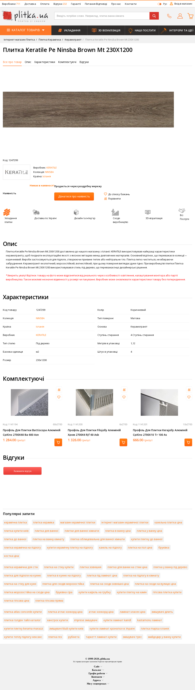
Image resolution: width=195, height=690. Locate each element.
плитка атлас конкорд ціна (65, 612)
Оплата (44, 4)
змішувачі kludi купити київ (66, 628)
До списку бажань (119, 194)
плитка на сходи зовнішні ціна (109, 584)
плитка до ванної (15, 539)
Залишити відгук (22, 471)
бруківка (163, 547)
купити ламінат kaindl (117, 620)
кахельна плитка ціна (168, 522)
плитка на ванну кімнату (48, 539)
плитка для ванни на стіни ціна (127, 567)
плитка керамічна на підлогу (22, 547)
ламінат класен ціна (132, 612)
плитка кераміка (43, 522)
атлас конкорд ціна (101, 612)
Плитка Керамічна (49, 39)
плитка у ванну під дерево (170, 567)
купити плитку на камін (132, 592)
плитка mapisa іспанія (155, 628)
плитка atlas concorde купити (23, 612)
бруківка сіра (64, 592)
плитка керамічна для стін (21, 567)
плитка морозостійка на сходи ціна (27, 592)
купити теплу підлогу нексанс (23, 637)
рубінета (73, 637)
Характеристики (44, 62)
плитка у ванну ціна (149, 531)
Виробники (11, 4)
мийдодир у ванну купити (164, 637)
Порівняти (114, 198)
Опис (28, 62)
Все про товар (12, 62)
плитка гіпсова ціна (16, 600)
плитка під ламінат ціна (102, 575)
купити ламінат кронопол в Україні (112, 628)
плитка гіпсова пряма (49, 600)
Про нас (116, 4)
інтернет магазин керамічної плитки (124, 522)
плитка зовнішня (90, 567)
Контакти (131, 4)
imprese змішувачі (85, 620)
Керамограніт (73, 39)
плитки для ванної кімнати (82, 531)
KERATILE (51, 167)
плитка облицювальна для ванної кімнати (97, 539)
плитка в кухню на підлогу (64, 575)
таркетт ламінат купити (101, 637)
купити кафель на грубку (95, 592)
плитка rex (55, 637)
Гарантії (76, 4)
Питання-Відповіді (96, 4)
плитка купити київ (16, 531)
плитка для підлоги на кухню (22, 575)
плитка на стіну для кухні (20, 584)
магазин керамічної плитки (77, 522)
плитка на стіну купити (59, 567)
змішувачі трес (132, 637)
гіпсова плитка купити (167, 592)
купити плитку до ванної (147, 539)
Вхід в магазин (183, 3)
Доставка (30, 4)
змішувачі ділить (162, 612)
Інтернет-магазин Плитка (19, 39)
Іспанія (47, 176)
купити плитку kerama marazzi (23, 628)
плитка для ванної (46, 531)
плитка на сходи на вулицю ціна (155, 584)
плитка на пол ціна (140, 547)
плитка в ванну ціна (118, 531)
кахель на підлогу (110, 547)
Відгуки (60, 4)
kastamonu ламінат (149, 620)
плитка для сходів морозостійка (63, 584)
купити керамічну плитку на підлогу (70, 547)
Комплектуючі (67, 62)
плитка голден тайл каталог (22, 620)
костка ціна (11, 556)
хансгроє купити (57, 620)
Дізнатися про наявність (74, 196)
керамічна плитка (15, 522)
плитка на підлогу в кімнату (141, 575)
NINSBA (49, 172)
